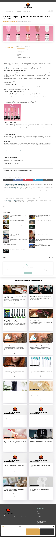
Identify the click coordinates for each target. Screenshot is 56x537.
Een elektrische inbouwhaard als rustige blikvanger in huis (42, 216)
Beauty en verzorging (9, 21)
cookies (19, 531)
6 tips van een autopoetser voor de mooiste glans (15, 190)
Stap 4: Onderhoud (20, 52)
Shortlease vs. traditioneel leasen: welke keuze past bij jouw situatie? (18, 235)
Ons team (24, 11)
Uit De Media (8, 11)
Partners (14, 11)
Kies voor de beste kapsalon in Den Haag (14, 465)
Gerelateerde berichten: (22, 58)
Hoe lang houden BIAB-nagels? (28, 163)
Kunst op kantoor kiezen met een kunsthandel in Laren (18, 216)
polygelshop (9, 125)
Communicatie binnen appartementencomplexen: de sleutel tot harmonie (42, 245)
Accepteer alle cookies (33, 531)
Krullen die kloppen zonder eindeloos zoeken (43, 229)
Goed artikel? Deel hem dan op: (24, 57)
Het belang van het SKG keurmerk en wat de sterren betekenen (43, 221)
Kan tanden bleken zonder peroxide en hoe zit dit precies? (14, 345)
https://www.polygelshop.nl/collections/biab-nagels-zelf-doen (17, 150)
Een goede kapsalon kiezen (36, 320)
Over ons (19, 11)
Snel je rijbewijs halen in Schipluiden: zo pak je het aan (43, 225)
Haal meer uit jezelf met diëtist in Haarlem (13, 197)
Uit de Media (39, 516)
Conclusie (19, 54)
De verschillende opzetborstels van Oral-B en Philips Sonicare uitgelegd (14, 321)
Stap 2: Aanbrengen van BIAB (22, 49)
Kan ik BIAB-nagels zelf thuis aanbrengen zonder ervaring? (28, 170)
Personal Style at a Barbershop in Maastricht (17, 249)
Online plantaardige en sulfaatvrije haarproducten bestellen (12, 418)
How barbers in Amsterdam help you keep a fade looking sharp (18, 225)
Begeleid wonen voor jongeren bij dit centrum (14, 184)
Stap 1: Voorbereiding (21, 48)
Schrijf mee (39, 519)
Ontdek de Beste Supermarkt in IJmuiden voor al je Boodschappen (44, 240)
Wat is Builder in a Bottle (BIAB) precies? (28, 160)
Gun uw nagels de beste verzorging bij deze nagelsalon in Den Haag (15, 442)
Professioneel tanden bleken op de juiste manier (40, 466)
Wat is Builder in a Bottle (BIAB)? (23, 46)
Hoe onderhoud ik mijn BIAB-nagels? (28, 173)
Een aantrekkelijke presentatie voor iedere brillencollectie (17, 221)
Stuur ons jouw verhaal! (28, 267)
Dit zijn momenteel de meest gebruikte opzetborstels (39, 369)
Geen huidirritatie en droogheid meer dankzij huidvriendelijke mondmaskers (39, 418)
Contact (28, 11)
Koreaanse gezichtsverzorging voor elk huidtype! (39, 490)
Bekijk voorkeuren (47, 531)
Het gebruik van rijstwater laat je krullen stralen (40, 393)
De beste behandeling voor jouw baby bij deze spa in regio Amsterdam (14, 490)
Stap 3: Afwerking (20, 51)
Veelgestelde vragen (21, 55)
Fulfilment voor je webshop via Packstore (10, 244)
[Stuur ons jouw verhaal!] (28, 264)
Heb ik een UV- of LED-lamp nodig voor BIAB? (28, 167)
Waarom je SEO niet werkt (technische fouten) (18, 229)
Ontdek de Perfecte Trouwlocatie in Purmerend (43, 234)
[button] (53, 526)
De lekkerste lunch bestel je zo (11, 193)
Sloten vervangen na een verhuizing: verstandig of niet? (18, 240)
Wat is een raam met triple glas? (11, 200)
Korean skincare (8, 393)
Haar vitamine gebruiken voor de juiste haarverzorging (13, 369)
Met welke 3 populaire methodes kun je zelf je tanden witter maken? (40, 345)
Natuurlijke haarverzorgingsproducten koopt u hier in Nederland (41, 442)
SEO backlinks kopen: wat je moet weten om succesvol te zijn (41, 522)
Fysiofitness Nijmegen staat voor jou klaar (13, 187)
